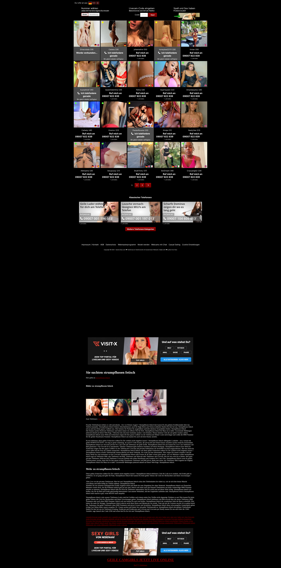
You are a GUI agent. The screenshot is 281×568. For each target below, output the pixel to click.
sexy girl (132, 517)
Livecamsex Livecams (163, 519)
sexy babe (177, 517)
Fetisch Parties (184, 521)
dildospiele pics (91, 525)
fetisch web (146, 523)
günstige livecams (149, 519)
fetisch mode (104, 523)
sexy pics (155, 517)
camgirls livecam (92, 517)
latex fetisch (95, 523)
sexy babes (163, 517)
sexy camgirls (113, 517)
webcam (124, 525)
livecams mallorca (177, 519)
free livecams (97, 521)
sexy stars (170, 517)
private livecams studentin (105, 519)
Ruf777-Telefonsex (140, 565)
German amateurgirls (166, 523)
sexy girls (125, 517)
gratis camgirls (103, 517)
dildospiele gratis (115, 525)
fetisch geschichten (171, 521)
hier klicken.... (103, 419)
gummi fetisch (122, 523)
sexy (120, 517)
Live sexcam (148, 521)
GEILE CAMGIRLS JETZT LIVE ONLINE (140, 560)
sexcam (140, 521)
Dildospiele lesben (188, 523)
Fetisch (155, 521)
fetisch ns (161, 521)
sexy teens (138, 517)
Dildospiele (178, 523)
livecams (191, 517)
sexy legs (184, 517)
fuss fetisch (112, 523)
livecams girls (133, 521)
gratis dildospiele (103, 525)
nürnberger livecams (109, 521)
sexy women (147, 517)
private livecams (122, 521)
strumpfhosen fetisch (103, 378)
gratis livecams (91, 519)
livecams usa (137, 519)
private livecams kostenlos (124, 519)
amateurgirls (154, 523)
